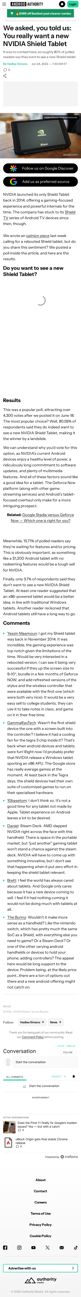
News (7, 1006)
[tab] (14, 1076)
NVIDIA (7, 1011)
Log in (60, 1046)
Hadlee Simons (17, 64)
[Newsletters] (62, 1248)
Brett (11, 880)
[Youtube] (33, 1248)
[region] (40, 1102)
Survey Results (39, 1011)
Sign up (71, 1046)
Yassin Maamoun (22, 633)
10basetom (17, 800)
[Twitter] (47, 1248)
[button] (40, 4)
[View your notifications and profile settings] (74, 1076)
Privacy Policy (40, 1225)
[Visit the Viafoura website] (69, 1156)
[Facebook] (5, 1248)
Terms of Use (41, 1213)
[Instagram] (19, 1248)
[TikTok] (76, 1248)
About (41, 1180)
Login (73, 4)
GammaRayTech (21, 723)
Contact (40, 1191)
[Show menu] (4, 4)
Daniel (12, 826)
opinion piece (37, 235)
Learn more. (71, 20)
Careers (40, 1202)
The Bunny (16, 917)
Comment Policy (33, 1037)
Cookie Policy (40, 1236)
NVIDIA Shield (22, 1011)
